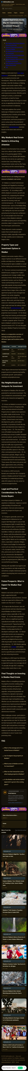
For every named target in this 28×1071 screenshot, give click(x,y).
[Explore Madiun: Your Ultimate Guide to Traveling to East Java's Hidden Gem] (14, 876)
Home (3, 12)
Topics (15, 12)
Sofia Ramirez (12, 793)
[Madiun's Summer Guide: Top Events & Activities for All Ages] (14, 958)
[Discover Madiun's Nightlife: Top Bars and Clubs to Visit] (14, 848)
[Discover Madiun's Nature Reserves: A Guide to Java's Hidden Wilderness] (14, 931)
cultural (13, 647)
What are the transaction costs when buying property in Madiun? (13, 773)
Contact (22, 12)
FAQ (7, 67)
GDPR (13, 1062)
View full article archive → (20, 831)
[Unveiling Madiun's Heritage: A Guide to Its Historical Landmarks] (14, 1012)
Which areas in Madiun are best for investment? (13, 765)
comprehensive (14, 127)
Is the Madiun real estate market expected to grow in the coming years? (13, 782)
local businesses (16, 308)
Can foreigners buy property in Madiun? (13, 757)
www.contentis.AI (6, 1062)
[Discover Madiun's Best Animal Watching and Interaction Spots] (14, 985)
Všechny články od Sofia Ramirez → (15, 802)
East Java (21, 73)
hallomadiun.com (8, 2)
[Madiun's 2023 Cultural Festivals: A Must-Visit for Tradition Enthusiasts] (14, 1038)
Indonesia (4, 75)
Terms (17, 1062)
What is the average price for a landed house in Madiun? (13, 749)
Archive (9, 12)
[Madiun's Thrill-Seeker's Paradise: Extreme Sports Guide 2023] (14, 904)
